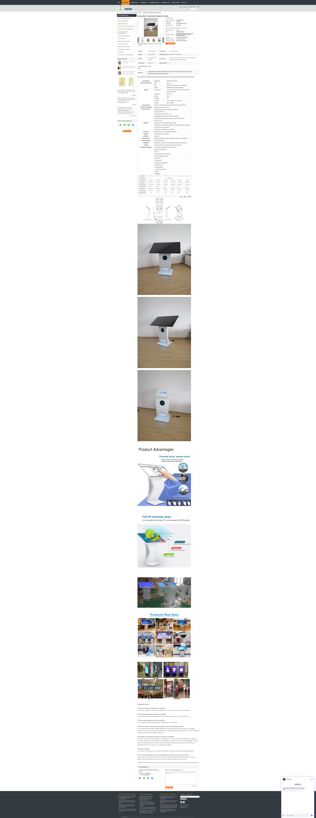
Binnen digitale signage (123, 21)
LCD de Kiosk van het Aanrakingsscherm (122, 32)
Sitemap (186, 805)
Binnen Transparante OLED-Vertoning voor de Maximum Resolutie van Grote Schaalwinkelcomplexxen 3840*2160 (168, 806)
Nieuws (184, 2)
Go (198, 9)
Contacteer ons (165, 2)
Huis (119, 2)
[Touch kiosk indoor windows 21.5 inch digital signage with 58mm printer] (151, 27)
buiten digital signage (122, 23)
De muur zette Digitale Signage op (125, 29)
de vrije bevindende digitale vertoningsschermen (188, 762)
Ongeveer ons (134, 2)
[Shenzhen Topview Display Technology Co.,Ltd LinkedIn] (181, 802)
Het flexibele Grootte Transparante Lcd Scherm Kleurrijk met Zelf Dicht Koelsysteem (168, 797)
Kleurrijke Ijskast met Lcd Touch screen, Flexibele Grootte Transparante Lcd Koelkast (169, 802)
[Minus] (312, 779)
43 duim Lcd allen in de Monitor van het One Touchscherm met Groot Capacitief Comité (128, 810)
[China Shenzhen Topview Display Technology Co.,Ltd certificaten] (122, 81)
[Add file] (283, 815)
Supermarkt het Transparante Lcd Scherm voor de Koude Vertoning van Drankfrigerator (168, 810)
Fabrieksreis (144, 2)
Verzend (183, 799)
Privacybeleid (124, 817)
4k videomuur (121, 52)
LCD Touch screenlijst (123, 44)
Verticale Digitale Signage (148, 762)
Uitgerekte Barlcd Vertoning (124, 46)
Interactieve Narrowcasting (124, 41)
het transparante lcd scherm (124, 35)
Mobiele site (184, 807)
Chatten (170, 43)
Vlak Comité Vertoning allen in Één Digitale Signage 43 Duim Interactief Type (127, 802)
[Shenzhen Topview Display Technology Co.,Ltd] (125, 8)
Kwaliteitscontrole (154, 2)
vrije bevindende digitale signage (134, 12)
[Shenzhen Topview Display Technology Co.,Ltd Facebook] (184, 802)
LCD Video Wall (121, 38)
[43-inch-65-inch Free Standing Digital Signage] (119, 62)
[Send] (312, 815)
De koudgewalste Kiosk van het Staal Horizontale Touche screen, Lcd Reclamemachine (127, 797)
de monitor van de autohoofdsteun (125, 54)
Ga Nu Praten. (175, 2)
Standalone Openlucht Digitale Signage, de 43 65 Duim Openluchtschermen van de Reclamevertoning (146, 798)
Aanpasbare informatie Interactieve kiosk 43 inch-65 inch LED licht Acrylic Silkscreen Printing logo (129, 73)
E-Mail (182, 805)
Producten (125, 2)
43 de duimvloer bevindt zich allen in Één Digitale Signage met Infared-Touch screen (127, 806)
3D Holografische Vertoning (124, 49)
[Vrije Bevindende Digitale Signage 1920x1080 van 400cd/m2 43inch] (120, 67)
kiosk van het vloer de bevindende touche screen (165, 762)
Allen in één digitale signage (124, 18)
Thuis (118, 12)
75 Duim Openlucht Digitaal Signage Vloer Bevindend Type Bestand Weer (147, 808)
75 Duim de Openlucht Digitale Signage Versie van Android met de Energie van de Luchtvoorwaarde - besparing (147, 803)
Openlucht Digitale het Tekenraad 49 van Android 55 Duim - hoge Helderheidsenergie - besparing (147, 811)
